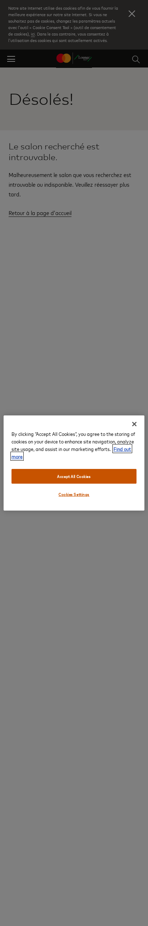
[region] (74, 463)
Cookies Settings (74, 494)
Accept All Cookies (74, 476)
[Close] (134, 424)
